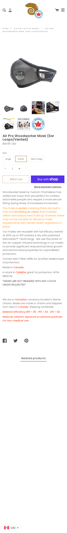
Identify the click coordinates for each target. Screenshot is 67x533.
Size (5, 153)
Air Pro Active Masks (26, 28)
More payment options (47, 186)
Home (6, 28)
